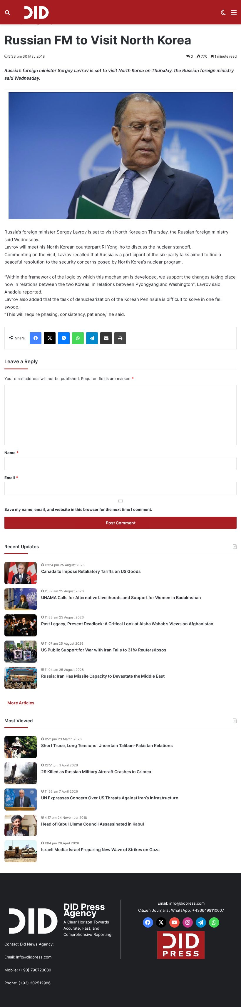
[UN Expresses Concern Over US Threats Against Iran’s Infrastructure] (20, 799)
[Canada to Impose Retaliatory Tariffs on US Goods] (20, 573)
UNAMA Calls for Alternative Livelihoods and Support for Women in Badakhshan (121, 597)
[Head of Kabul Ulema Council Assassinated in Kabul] (20, 825)
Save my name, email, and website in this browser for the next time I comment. (78, 509)
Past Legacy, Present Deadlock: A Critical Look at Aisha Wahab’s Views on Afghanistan (127, 623)
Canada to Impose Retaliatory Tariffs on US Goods (91, 571)
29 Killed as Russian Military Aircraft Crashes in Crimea (96, 771)
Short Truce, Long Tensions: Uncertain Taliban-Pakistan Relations (107, 745)
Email (11, 477)
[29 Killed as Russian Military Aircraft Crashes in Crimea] (20, 773)
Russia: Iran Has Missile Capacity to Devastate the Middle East (103, 675)
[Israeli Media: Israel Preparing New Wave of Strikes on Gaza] (20, 851)
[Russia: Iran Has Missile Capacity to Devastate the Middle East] (20, 678)
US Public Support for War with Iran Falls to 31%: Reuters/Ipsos (103, 649)
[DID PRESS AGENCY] (36, 12)
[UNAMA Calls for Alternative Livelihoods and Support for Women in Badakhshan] (20, 599)
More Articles (20, 702)
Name (11, 452)
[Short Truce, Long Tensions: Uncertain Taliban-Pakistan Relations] (20, 747)
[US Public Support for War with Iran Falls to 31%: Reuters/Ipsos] (20, 652)
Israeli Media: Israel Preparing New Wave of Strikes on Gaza (100, 849)
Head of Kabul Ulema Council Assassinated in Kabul (92, 823)
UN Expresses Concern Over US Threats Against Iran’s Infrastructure (109, 797)
